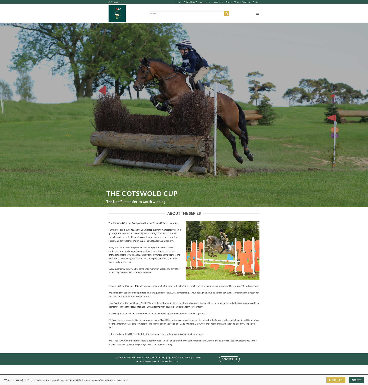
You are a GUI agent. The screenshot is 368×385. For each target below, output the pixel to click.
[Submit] (226, 13)
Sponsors (246, 2)
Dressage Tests (232, 2)
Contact (256, 2)
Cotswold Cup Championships (196, 2)
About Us (217, 2)
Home (178, 2)
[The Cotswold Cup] (126, 13)
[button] (114, 2)
